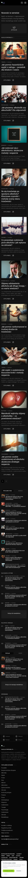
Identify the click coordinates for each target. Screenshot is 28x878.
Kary (2, 780)
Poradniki (4, 768)
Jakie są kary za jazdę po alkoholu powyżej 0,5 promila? (14, 528)
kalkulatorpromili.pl (7, 37)
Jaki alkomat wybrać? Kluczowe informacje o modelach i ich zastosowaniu (14, 498)
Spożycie (7, 510)
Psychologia (4, 105)
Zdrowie (3, 237)
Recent (20, 653)
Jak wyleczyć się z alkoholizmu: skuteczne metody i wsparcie (12, 151)
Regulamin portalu (6, 828)
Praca (3, 797)
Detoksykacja (5, 800)
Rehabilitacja (5, 281)
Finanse (3, 795)
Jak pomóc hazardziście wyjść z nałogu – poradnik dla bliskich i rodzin (13, 67)
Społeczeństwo (5, 788)
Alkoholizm (4, 188)
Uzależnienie (4, 454)
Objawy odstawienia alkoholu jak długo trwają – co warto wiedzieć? (13, 286)
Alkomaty (3, 773)
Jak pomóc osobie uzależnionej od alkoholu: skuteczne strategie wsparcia (13, 460)
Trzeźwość (8, 643)
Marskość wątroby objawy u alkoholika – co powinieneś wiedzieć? (13, 416)
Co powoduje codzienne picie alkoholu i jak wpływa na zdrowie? (13, 243)
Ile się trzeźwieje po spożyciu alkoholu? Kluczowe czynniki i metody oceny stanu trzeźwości (10, 196)
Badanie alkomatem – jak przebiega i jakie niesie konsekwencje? (15, 566)
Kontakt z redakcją (6, 825)
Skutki (7, 519)
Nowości (20, 491)
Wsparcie (3, 145)
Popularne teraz (7, 491)
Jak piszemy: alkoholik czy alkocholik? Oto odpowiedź (13, 109)
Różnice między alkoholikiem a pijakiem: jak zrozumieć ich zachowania (13, 559)
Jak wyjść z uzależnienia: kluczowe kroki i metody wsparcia (12, 373)
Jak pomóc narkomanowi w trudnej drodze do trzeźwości (14, 329)
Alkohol (3, 783)
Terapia (3, 62)
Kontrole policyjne (6, 792)
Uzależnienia (4, 812)
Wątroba (3, 411)
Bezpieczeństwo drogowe (12, 564)
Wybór (7, 495)
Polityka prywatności (7, 830)
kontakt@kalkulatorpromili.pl (9, 839)
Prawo (7, 526)
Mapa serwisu (5, 833)
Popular (7, 653)
